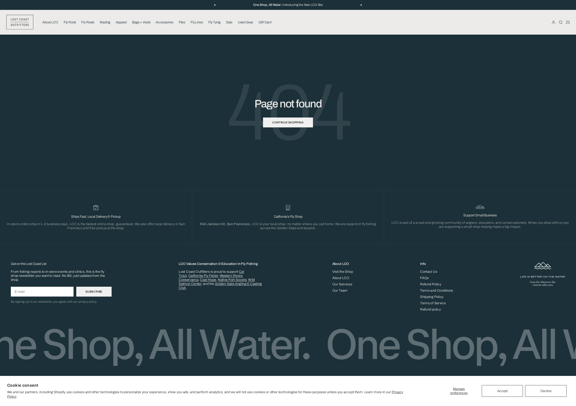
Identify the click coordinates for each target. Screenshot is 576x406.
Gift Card (265, 22)
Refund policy (430, 309)
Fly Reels (87, 22)
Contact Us (428, 271)
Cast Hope (208, 280)
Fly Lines (197, 22)
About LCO (50, 22)
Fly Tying (214, 22)
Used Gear (245, 22)
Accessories (164, 22)
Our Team (340, 290)
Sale (229, 22)
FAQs (424, 278)
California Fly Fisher (203, 275)
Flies (182, 22)
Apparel (121, 22)
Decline (545, 391)
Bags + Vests (141, 22)
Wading (105, 22)
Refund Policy (430, 284)
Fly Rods (70, 22)
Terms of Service (433, 303)
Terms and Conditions (436, 290)
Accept (502, 391)
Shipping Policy (431, 297)
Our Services (342, 284)
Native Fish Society (232, 280)
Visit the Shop (342, 271)
